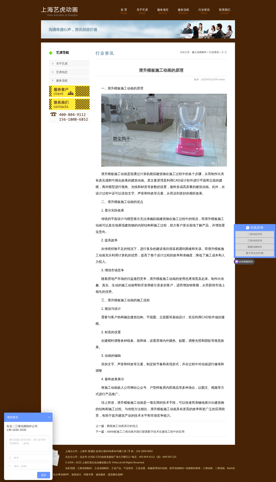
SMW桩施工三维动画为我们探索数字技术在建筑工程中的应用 (145, 431)
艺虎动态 (61, 72)
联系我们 (224, 11)
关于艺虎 (142, 11)
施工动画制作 (199, 52)
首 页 (124, 11)
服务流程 (183, 11)
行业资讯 (204, 11)
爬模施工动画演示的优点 (122, 426)
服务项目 (163, 11)
